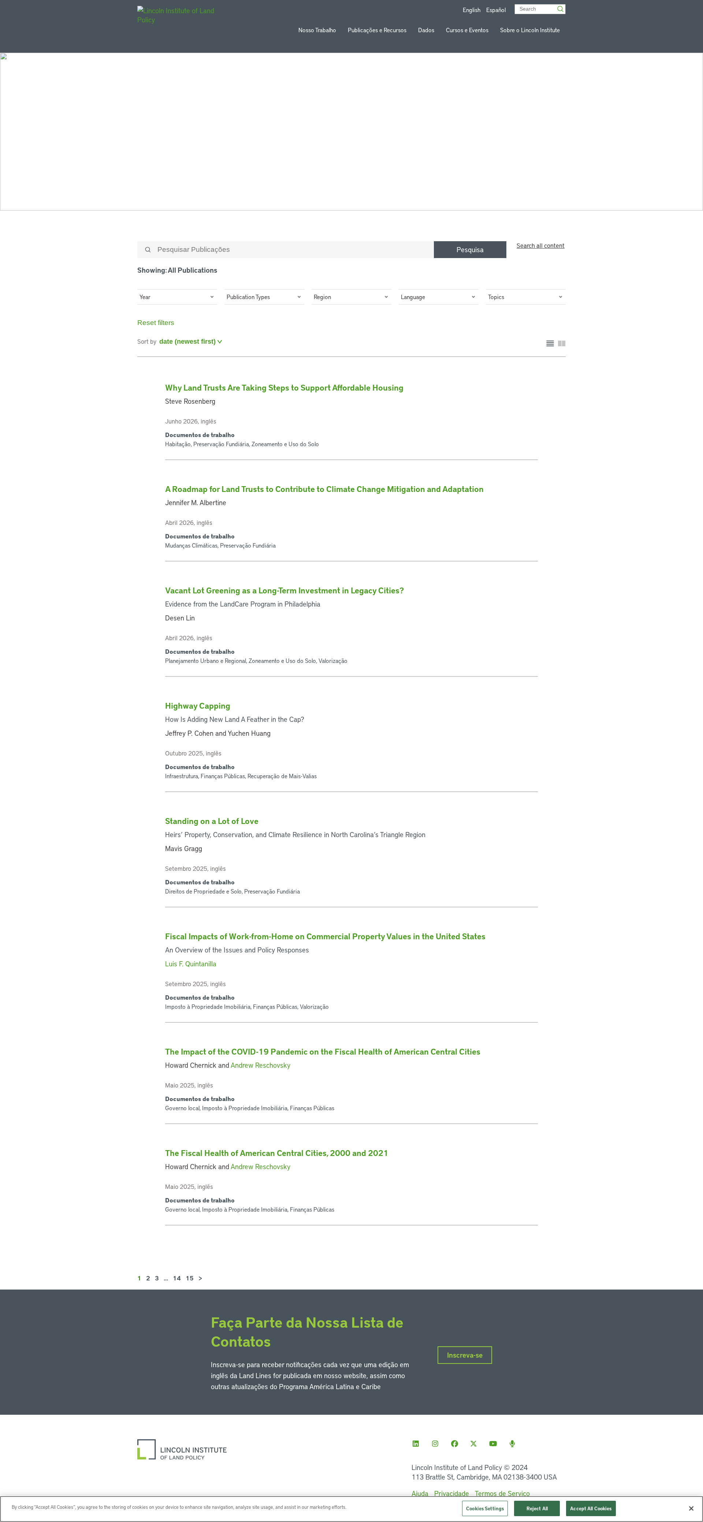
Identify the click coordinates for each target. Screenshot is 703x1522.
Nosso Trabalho (317, 30)
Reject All (537, 1508)
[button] (177, 297)
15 (190, 1278)
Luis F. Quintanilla (190, 963)
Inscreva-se (465, 1354)
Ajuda (420, 1493)
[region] (351, 1509)
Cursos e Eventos (467, 30)
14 (177, 1278)
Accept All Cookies (590, 1508)
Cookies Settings (485, 1508)
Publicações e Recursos (377, 30)
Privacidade (451, 1493)
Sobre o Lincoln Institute (530, 30)
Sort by (146, 341)
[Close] (691, 1508)
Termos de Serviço (502, 1493)
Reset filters (155, 323)
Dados (426, 30)
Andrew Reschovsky (260, 1065)
